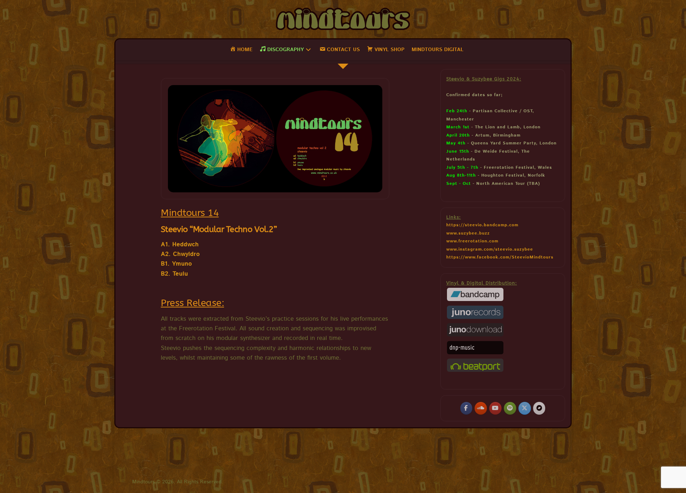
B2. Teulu (174, 274)
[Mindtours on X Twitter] (524, 408)
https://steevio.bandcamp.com (482, 225)
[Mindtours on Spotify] (510, 408)
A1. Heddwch (180, 244)
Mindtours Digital (437, 49)
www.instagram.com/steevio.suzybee (489, 249)
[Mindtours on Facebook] (466, 408)
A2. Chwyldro (180, 254)
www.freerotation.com (472, 241)
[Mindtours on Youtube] (495, 408)
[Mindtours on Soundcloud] (480, 408)
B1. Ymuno (176, 264)
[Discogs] (539, 408)
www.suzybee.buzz (468, 233)
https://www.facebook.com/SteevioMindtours (499, 257)
